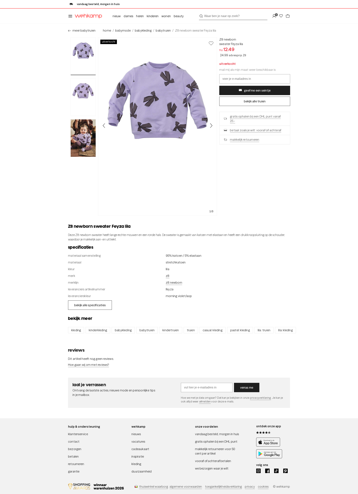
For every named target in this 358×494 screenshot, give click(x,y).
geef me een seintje (257, 90)
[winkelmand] (287, 16)
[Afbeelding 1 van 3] (83, 56)
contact (73, 441)
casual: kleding (212, 330)
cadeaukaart (140, 449)
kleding (76, 330)
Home (107, 30)
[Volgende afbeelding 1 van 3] (211, 125)
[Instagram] (258, 471)
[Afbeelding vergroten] (157, 126)
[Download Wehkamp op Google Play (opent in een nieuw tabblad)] (269, 457)
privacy (250, 486)
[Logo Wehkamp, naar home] (87, 16)
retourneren (76, 464)
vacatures (138, 441)
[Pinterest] (285, 471)
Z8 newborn (227, 39)
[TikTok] (276, 471)
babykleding (143, 30)
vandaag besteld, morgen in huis (217, 434)
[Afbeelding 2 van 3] (83, 97)
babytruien (163, 30)
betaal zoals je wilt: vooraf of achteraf (255, 130)
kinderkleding (98, 330)
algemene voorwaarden (185, 486)
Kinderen (152, 16)
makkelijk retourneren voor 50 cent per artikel (215, 451)
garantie (74, 471)
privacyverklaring (260, 397)
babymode (123, 30)
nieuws (136, 434)
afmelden (205, 401)
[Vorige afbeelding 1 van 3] (104, 125)
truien (191, 330)
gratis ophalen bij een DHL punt (216, 441)
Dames (128, 16)
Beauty (179, 16)
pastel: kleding (240, 330)
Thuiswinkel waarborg (153, 486)
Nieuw (117, 16)
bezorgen (74, 449)
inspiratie (137, 456)
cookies (263, 486)
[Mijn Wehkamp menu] (275, 16)
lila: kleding (285, 330)
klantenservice (78, 434)
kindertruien (170, 330)
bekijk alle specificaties (90, 305)
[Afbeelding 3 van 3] (83, 138)
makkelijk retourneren (244, 139)
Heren (140, 16)
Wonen (166, 16)
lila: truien (264, 330)
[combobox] (233, 16)
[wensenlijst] (282, 16)
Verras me (246, 387)
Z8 (167, 276)
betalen (73, 456)
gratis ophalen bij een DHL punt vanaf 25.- (255, 119)
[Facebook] (267, 471)
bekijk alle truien (255, 101)
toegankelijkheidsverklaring (223, 486)
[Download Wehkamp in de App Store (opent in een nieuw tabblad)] (269, 445)
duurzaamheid (141, 471)
